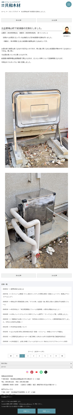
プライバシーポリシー (25, 404)
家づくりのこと (43, 33)
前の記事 (18, 20)
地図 (38, 379)
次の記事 (54, 20)
